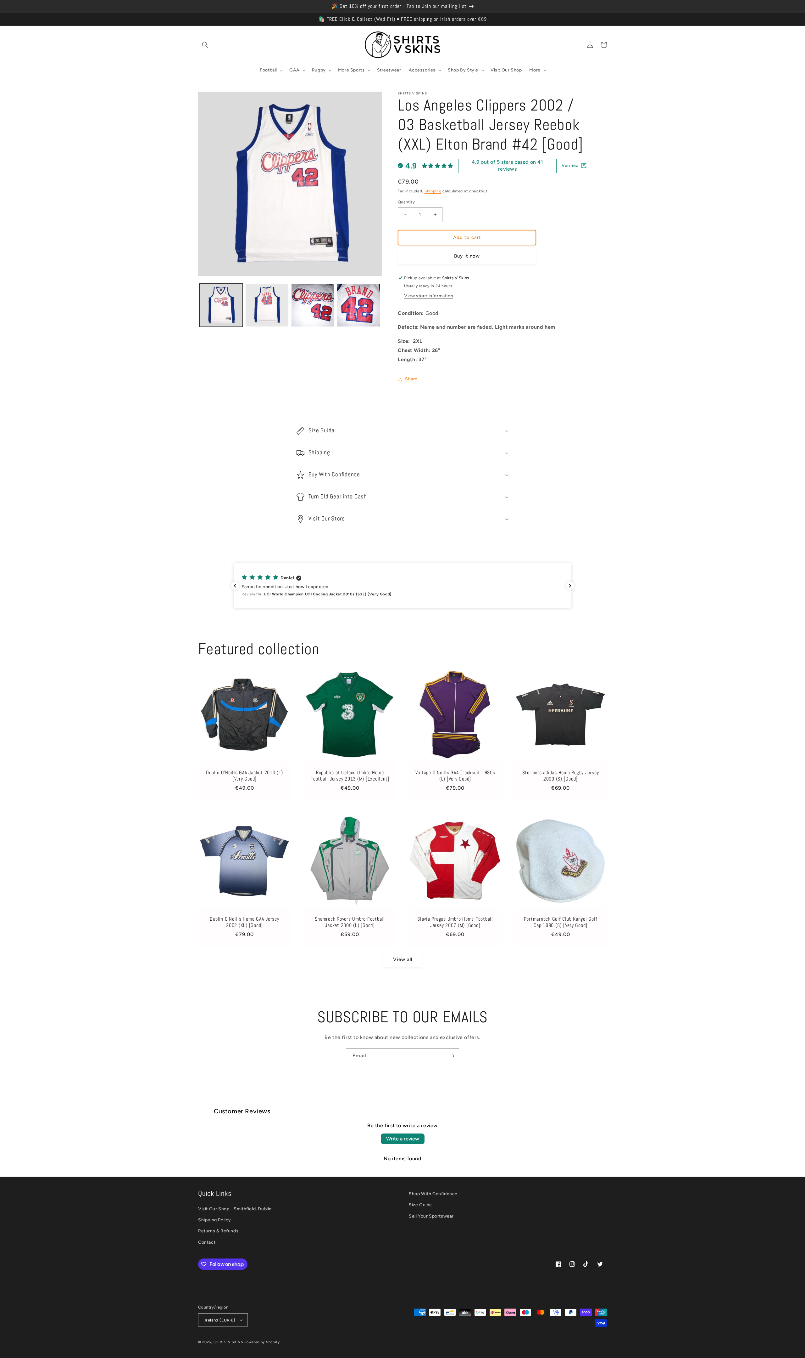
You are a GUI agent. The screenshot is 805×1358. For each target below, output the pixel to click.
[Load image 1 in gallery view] (221, 305)
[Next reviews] (570, 586)
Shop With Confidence (433, 1193)
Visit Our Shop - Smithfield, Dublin (235, 1209)
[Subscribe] (452, 1055)
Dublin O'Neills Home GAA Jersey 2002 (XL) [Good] (244, 922)
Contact (206, 1242)
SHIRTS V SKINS (228, 1342)
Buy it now (467, 256)
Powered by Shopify (262, 1342)
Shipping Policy (214, 1220)
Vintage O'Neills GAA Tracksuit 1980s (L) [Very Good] (455, 776)
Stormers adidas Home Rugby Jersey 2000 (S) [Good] (560, 776)
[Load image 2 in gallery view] (267, 305)
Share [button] (411, 379)
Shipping (433, 191)
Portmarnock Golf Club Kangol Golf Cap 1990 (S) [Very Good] (560, 922)
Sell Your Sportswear (431, 1216)
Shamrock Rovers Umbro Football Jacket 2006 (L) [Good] (350, 922)
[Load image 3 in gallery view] (312, 305)
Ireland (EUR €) (220, 1320)
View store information (428, 295)
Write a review (402, 1139)
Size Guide (420, 1204)
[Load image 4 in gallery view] (358, 305)
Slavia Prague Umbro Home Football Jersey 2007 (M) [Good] (455, 922)
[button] (205, 45)
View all (402, 959)
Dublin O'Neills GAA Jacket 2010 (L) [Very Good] (244, 776)
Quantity (406, 202)
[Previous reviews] (235, 586)
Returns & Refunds (218, 1231)
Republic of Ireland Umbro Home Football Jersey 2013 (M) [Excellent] (349, 776)
